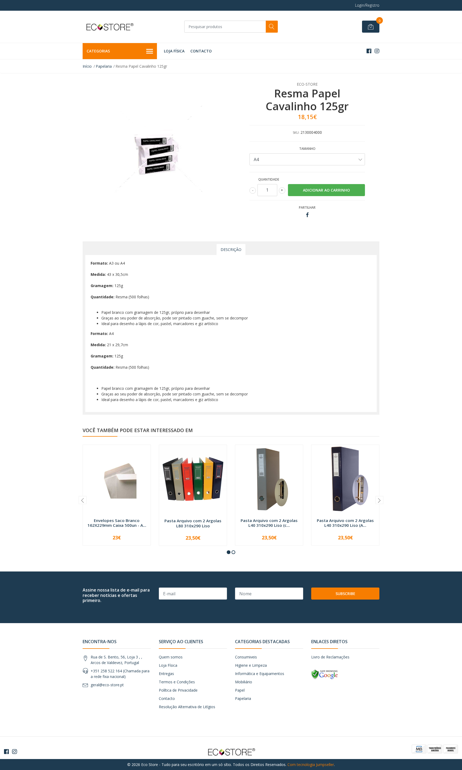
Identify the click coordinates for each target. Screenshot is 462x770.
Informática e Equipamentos (259, 673)
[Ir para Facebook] (369, 51)
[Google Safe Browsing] (324, 674)
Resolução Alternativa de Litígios (187, 706)
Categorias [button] (98, 51)
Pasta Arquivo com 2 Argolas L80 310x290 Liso (192, 523)
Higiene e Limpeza (251, 665)
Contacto (201, 51)
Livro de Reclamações (330, 657)
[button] (228, 552)
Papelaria (104, 66)
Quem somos (171, 657)
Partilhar (307, 207)
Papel (240, 690)
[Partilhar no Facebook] (307, 215)
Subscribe (345, 593)
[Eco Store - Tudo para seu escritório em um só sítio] (109, 27)
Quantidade (268, 179)
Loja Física (174, 51)
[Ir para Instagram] (377, 51)
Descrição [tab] (231, 249)
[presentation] (83, 500)
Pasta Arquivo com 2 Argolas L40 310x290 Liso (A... (345, 523)
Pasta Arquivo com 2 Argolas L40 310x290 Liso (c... (269, 523)
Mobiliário (243, 681)
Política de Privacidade (178, 690)
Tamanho (307, 148)
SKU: (296, 132)
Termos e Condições (177, 681)
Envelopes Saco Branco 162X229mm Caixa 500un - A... (116, 523)
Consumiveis (246, 657)
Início (87, 66)
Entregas (166, 673)
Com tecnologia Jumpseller (310, 764)
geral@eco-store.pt (107, 684)
